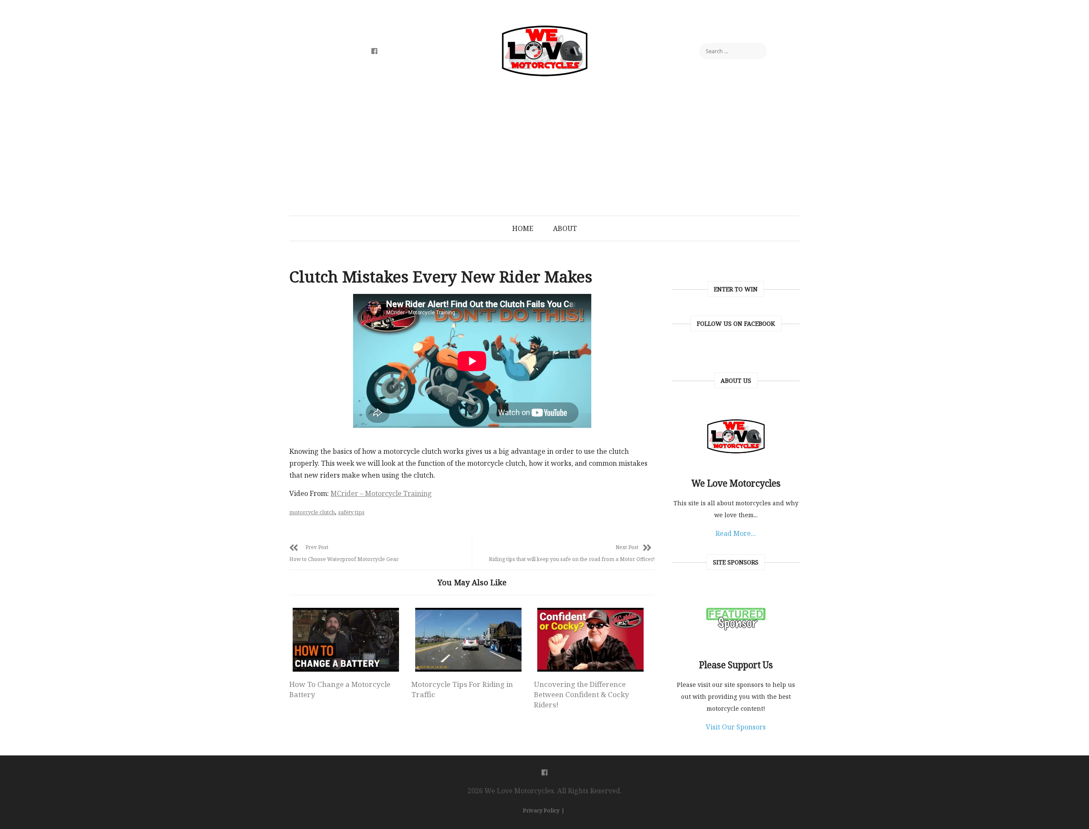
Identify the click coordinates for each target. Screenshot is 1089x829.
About (565, 228)
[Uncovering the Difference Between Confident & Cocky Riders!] (590, 640)
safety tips (351, 512)
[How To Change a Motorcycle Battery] (345, 640)
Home (522, 228)
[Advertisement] (544, 151)
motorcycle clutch (312, 512)
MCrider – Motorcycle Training (381, 493)
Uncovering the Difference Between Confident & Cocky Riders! (581, 694)
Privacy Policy (541, 810)
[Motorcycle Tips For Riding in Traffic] (468, 640)
